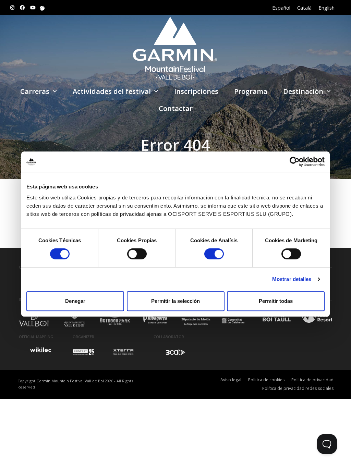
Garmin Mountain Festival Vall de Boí (70, 380)
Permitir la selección (175, 301)
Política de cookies (266, 380)
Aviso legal (230, 380)
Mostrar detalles (292, 279)
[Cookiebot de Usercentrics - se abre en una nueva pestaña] (295, 162)
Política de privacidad (312, 380)
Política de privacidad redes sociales (298, 388)
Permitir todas (276, 301)
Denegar (75, 301)
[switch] (137, 253)
